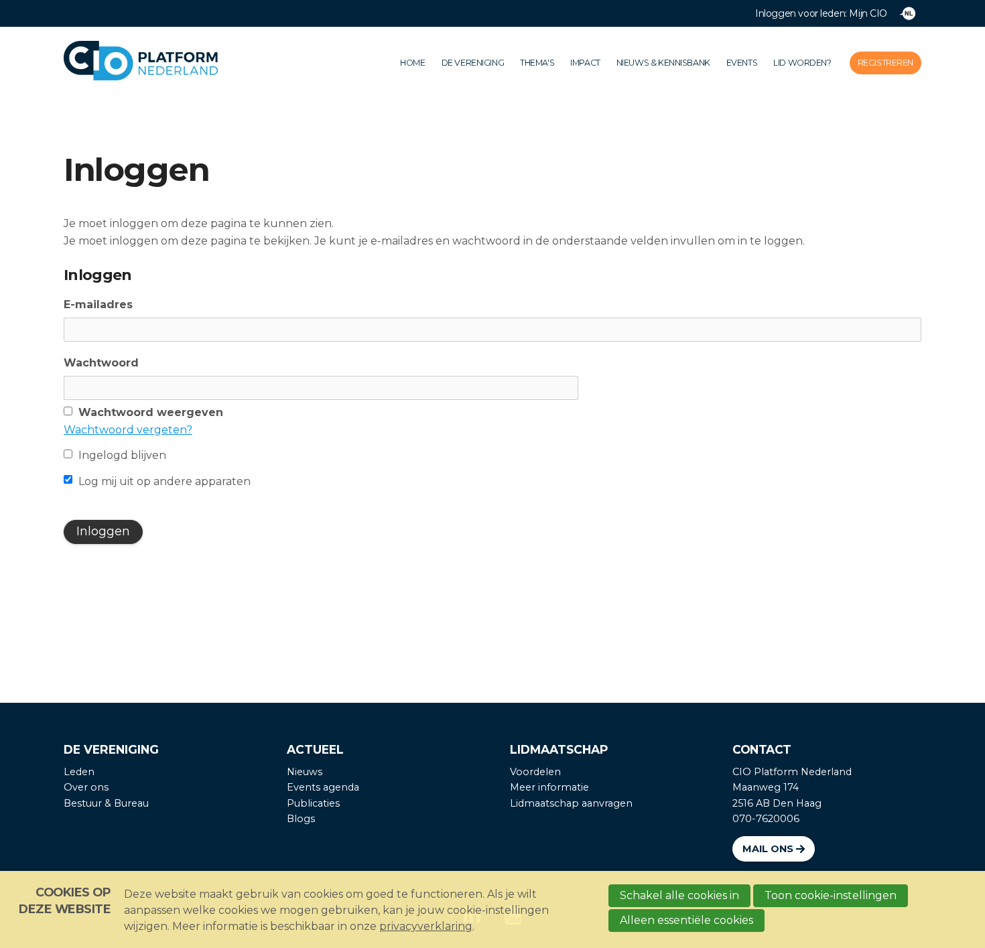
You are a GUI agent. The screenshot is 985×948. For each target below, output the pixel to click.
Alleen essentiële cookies (686, 920)
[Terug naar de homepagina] (160, 63)
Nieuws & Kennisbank (663, 63)
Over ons (86, 787)
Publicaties (313, 803)
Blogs (301, 819)
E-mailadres (98, 304)
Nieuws (304, 772)
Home (412, 63)
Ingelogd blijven (122, 455)
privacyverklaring (425, 926)
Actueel (315, 749)
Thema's (537, 63)
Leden (79, 772)
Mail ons (767, 849)
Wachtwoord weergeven (150, 412)
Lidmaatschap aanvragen (571, 803)
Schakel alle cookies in (679, 895)
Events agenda (323, 787)
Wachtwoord (101, 362)
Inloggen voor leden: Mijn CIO (821, 13)
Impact (585, 63)
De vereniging (473, 63)
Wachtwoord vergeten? (128, 429)
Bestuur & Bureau (106, 803)
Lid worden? (802, 63)
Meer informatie (549, 787)
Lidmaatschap (559, 749)
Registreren (885, 63)
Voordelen (535, 772)
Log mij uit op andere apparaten (164, 481)
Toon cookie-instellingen (831, 895)
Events (741, 63)
